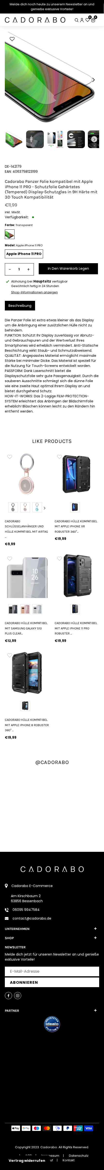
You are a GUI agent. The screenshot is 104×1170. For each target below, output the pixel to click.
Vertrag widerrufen (27, 1160)
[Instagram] (17, 995)
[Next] (93, 79)
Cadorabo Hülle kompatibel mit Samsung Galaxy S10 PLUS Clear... (26, 628)
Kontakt (68, 1160)
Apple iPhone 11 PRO (24, 253)
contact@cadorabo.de (32, 918)
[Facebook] (8, 995)
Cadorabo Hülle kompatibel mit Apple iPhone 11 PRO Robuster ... (76, 628)
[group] (27, 474)
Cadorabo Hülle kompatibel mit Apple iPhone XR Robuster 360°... (76, 526)
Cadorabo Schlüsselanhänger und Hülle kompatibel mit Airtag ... (26, 528)
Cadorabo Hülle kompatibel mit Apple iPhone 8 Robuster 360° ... (27, 725)
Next (44, 508)
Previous (9, 508)
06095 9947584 (26, 909)
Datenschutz (79, 1155)
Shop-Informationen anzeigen (34, 292)
